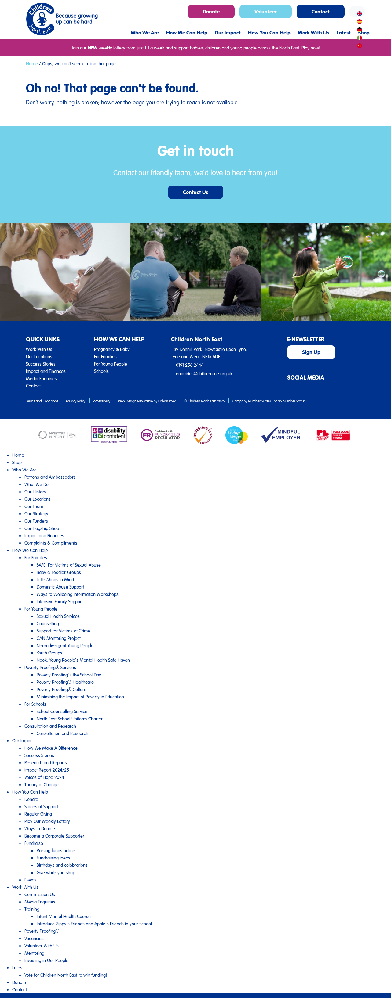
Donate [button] (211, 11)
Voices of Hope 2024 (44, 777)
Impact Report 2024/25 (46, 770)
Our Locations (39, 356)
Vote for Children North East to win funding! (65, 975)
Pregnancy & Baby (112, 349)
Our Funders (36, 521)
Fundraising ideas (53, 858)
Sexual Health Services (58, 616)
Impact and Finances (46, 371)
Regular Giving (38, 814)
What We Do (36, 484)
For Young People (110, 364)
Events (30, 880)
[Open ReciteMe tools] (357, 11)
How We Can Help (30, 550)
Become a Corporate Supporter (54, 836)
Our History (35, 491)
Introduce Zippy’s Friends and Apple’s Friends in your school (94, 924)
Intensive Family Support (60, 601)
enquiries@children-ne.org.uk (204, 373)
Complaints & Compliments (50, 543)
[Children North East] (62, 19)
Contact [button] (321, 11)
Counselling (48, 623)
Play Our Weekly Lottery (47, 821)
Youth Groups (49, 653)
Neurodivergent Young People (65, 645)
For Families (105, 356)
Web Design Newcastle (135, 400)
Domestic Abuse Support (60, 587)
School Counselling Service (62, 711)
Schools (101, 371)
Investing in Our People (46, 960)
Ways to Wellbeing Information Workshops (78, 594)
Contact (33, 386)
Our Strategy (36, 513)
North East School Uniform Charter (70, 718)
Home (32, 63)
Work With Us (39, 349)
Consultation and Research (50, 726)
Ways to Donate (39, 828)
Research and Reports (45, 762)
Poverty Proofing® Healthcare (65, 682)
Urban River (167, 400)
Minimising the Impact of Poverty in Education (80, 697)
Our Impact (23, 740)
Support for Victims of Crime (63, 631)
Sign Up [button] (311, 351)
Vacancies (34, 938)
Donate (31, 799)
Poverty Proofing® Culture (61, 689)
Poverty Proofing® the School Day (69, 675)
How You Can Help (30, 792)
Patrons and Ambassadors (50, 477)
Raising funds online (56, 850)
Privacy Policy (75, 400)
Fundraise (33, 843)
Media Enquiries (41, 378)
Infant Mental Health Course (64, 916)
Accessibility (101, 400)
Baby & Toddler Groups (59, 572)
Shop (17, 462)
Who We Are (24, 470)
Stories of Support (41, 806)
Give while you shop (56, 872)
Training (31, 909)
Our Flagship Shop (41, 528)
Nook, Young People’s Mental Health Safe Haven (83, 660)
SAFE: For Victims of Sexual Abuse (69, 565)
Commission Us (39, 894)
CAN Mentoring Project (59, 638)
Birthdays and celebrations (62, 865)
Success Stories (41, 364)
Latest (18, 967)
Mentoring (34, 953)
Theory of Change (41, 784)
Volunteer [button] (265, 11)
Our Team (33, 506)
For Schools (35, 704)
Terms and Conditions (42, 400)
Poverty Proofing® (41, 931)
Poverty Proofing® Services (50, 667)
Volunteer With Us (41, 945)
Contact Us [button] (195, 192)
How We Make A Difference (51, 748)
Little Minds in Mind (55, 579)
